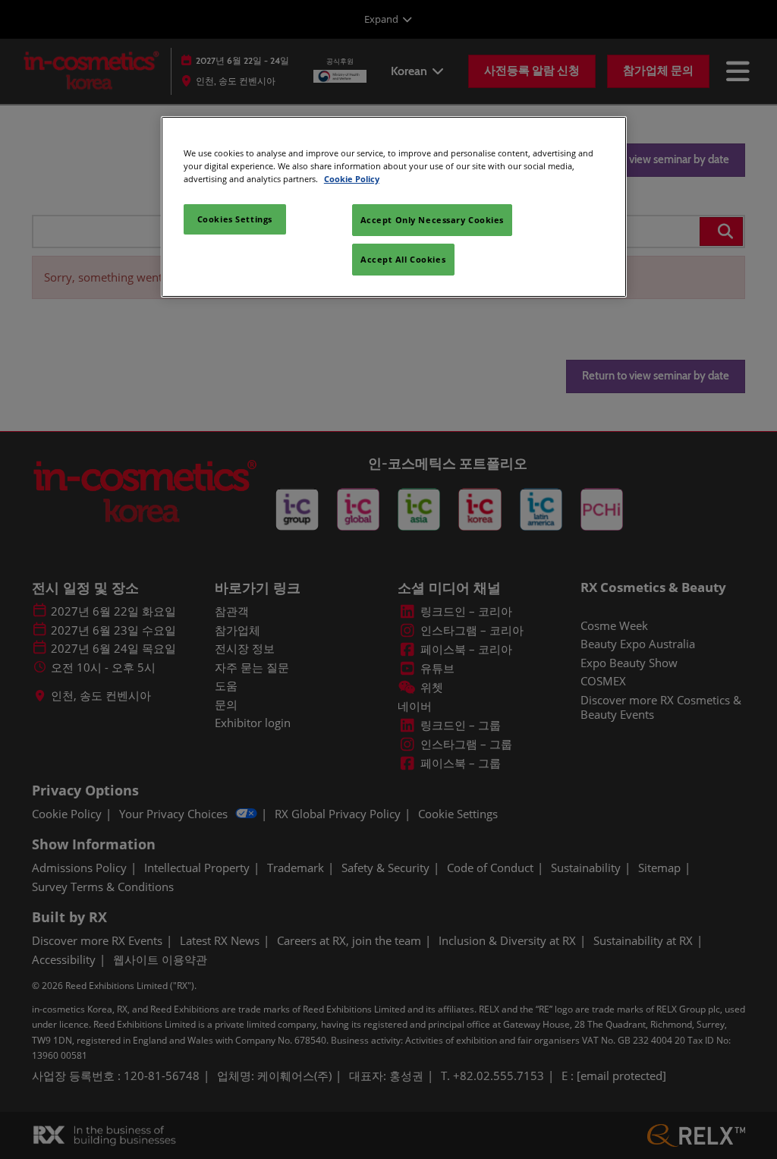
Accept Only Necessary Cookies (432, 219)
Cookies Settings (234, 219)
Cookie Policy (351, 178)
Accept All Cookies (402, 259)
